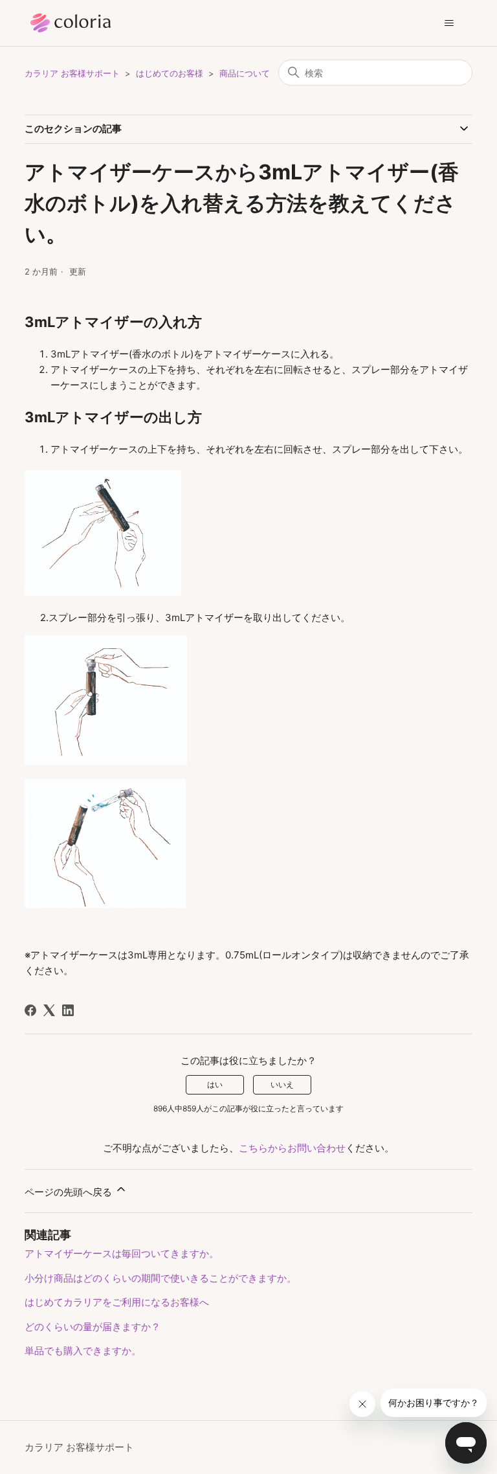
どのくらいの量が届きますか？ (92, 1327)
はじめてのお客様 (169, 73)
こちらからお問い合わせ (292, 1148)
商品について (244, 73)
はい (215, 1084)
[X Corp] (49, 1010)
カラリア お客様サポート (72, 73)
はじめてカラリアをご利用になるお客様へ (117, 1302)
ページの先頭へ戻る (70, 1192)
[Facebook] (30, 1010)
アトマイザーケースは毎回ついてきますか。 (122, 1253)
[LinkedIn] (68, 1010)
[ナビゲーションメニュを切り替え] (449, 23)
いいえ (282, 1084)
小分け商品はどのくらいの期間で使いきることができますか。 (160, 1278)
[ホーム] (89, 23)
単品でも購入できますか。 (83, 1350)
